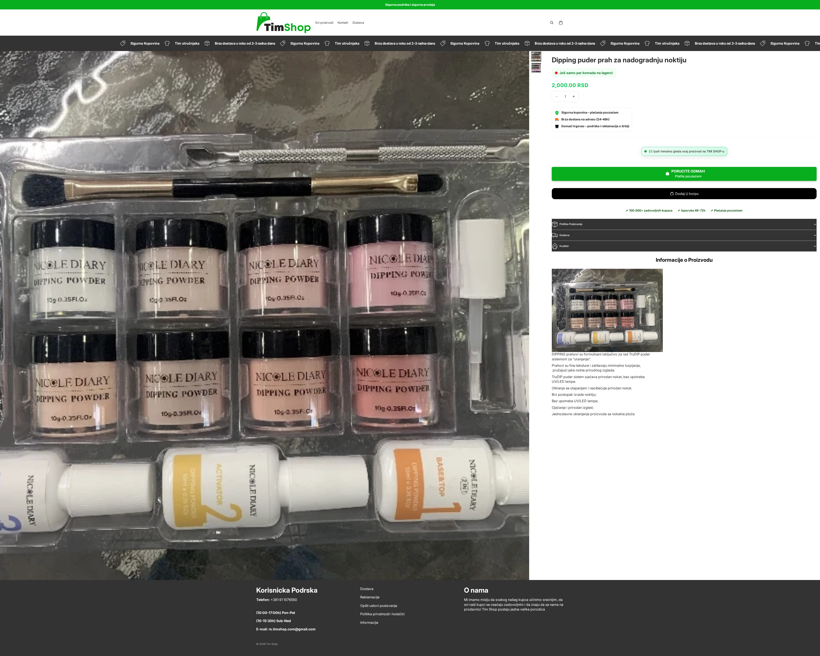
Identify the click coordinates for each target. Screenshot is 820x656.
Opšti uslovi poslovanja (378, 605)
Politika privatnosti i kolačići (382, 614)
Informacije (369, 622)
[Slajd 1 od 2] (536, 56)
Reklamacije (369, 597)
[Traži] (551, 22)
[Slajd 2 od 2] (536, 67)
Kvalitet (564, 246)
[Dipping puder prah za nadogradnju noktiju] (607, 310)
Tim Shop (272, 644)
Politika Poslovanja (570, 224)
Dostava (564, 235)
